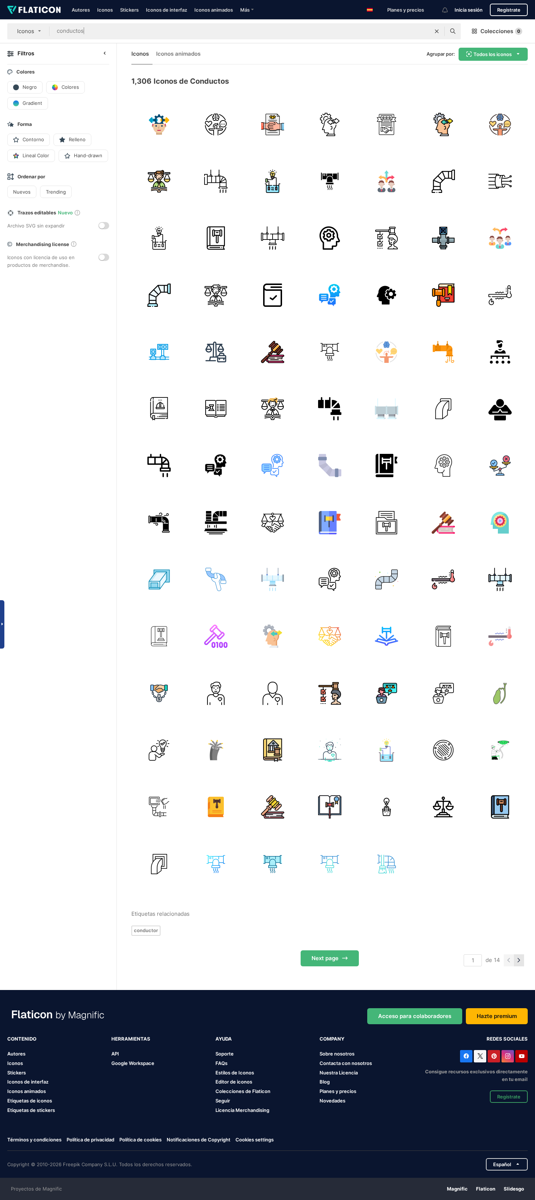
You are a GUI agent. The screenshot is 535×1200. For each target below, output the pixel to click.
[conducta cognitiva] (329, 295)
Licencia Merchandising (242, 1110)
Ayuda (223, 1039)
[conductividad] (273, 181)
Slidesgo (514, 1189)
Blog (325, 1082)
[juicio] (273, 807)
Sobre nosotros (337, 1054)
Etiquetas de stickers (31, 1110)
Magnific (457, 1189)
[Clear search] (437, 31)
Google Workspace (132, 1063)
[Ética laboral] (386, 693)
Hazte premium (497, 1016)
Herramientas (130, 1039)
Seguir (222, 1101)
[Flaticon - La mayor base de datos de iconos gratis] (34, 10)
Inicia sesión (469, 10)
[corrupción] (159, 693)
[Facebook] (466, 1056)
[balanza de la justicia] (443, 807)
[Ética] (500, 466)
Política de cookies (140, 1139)
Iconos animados (213, 10)
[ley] (273, 352)
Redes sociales (507, 1039)
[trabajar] (216, 352)
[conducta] (159, 124)
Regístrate (508, 10)
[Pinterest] (494, 1056)
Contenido (21, 1039)
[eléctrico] (159, 352)
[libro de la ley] (273, 295)
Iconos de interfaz (166, 10)
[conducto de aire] (329, 864)
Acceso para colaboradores (414, 1016)
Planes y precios (405, 10)
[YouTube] (521, 1056)
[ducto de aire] (159, 579)
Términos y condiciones (34, 1139)
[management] (500, 238)
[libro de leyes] (159, 408)
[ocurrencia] (386, 295)
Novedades (332, 1101)
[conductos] (386, 408)
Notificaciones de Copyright (198, 1139)
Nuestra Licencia (339, 1073)
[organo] (500, 693)
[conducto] (443, 181)
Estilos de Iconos (234, 1073)
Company (332, 1039)
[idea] (443, 466)
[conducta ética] (273, 522)
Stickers (129, 10)
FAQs (221, 1063)
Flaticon (485, 1189)
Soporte (224, 1054)
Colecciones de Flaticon (242, 1091)
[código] (159, 181)
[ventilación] (216, 181)
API (115, 1054)
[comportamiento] (329, 124)
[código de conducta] (273, 124)
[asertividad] (159, 750)
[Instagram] (508, 1056)
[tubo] (216, 579)
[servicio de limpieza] (159, 807)
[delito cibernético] (216, 636)
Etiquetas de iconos (29, 1101)
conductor (146, 930)
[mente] (329, 238)
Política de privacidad (90, 1139)
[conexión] (500, 181)
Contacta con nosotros (346, 1063)
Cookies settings (254, 1139)
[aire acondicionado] (443, 352)
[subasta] (443, 295)
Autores (81, 10)
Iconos (105, 10)
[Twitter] (480, 1056)
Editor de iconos (233, 1082)
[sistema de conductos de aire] (329, 181)
